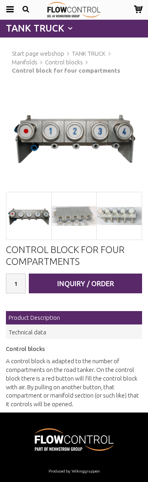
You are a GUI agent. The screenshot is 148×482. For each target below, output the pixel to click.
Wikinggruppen (86, 471)
